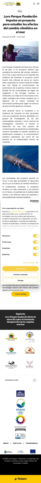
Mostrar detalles (29, 262)
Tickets (22, 479)
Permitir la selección (20, 274)
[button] (38, 4)
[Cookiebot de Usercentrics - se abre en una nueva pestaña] (30, 201)
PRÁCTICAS (17, 443)
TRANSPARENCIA (32, 443)
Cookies (25, 463)
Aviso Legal (24, 461)
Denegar (20, 280)
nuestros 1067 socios (18, 211)
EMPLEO (6, 443)
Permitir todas (20, 269)
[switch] (36, 242)
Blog (20, 11)
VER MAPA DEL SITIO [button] (11, 380)
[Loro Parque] (20, 423)
